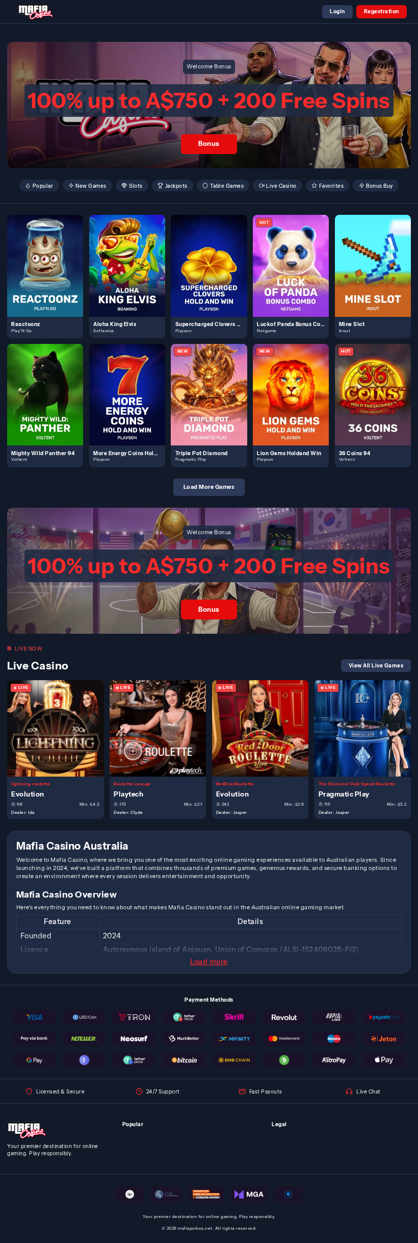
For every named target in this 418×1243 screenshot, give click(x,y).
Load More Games (209, 486)
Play (49, 257)
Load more (209, 961)
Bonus (209, 143)
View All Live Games (376, 665)
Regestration (381, 11)
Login (337, 11)
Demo (49, 273)
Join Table (59, 728)
